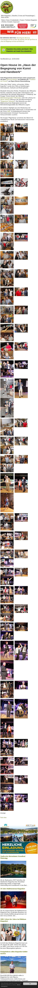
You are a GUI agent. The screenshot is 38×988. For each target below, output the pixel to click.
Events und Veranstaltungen (26, 15)
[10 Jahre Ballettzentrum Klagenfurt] (13, 899)
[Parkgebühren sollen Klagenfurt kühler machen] (13, 964)
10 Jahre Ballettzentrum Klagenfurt (12, 889)
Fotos (7, 20)
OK (30, 983)
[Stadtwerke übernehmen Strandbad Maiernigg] (13, 869)
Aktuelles (14, 15)
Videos (3, 20)
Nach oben (3, 817)
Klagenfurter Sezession (7, 101)
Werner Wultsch (5, 99)
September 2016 (23, 39)
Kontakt (9, 22)
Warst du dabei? (14, 39)
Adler (8, 111)
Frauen (22, 20)
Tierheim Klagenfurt (31, 20)
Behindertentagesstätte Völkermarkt (10, 98)
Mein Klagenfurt (6, 15)
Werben (4, 22)
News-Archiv (5, 17)
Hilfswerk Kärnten (11, 79)
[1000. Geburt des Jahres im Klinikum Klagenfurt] (13, 932)
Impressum (16, 22)
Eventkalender (15, 20)
